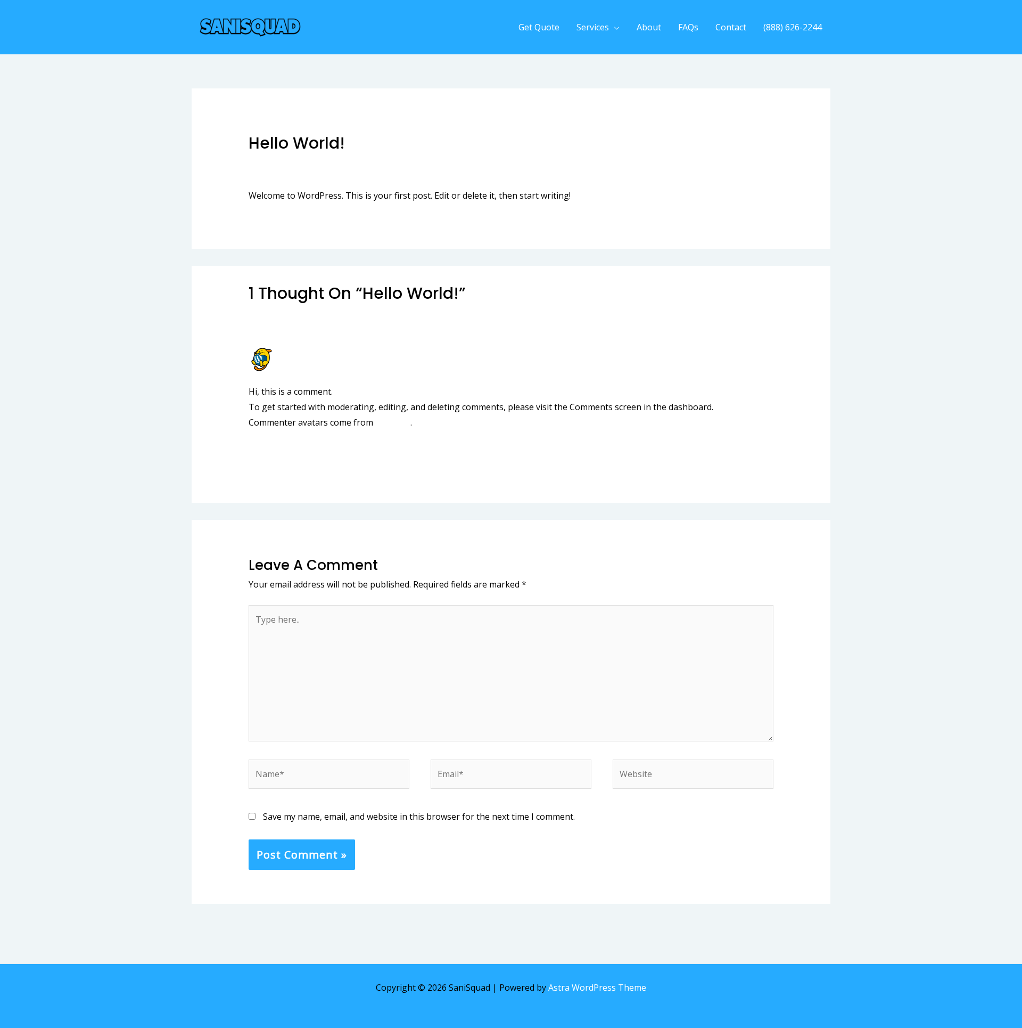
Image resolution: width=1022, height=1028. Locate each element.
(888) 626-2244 (792, 27)
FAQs (688, 27)
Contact (730, 27)
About (649, 27)
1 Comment (271, 164)
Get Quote (538, 27)
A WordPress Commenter (331, 351)
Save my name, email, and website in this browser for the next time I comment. (419, 816)
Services (592, 27)
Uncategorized (331, 164)
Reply (762, 452)
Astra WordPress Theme (597, 987)
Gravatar (392, 422)
